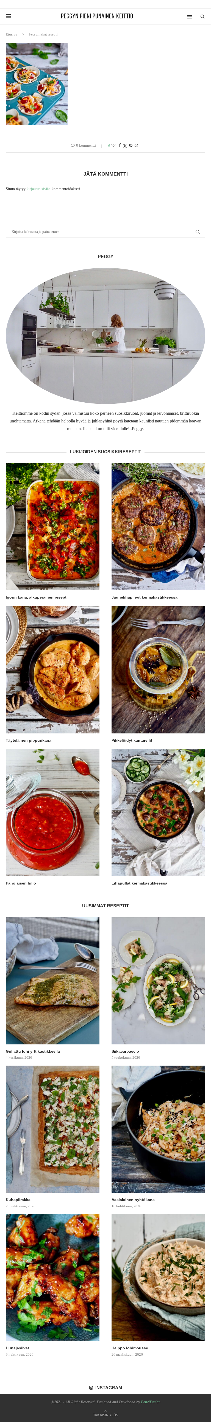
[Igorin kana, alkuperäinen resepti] (52, 526)
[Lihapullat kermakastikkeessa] (158, 812)
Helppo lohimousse (130, 1348)
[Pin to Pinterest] (130, 145)
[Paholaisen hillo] (52, 812)
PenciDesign (150, 1402)
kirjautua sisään (39, 189)
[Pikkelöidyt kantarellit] (158, 669)
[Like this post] (113, 145)
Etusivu (11, 34)
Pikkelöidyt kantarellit (132, 740)
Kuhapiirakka (18, 1199)
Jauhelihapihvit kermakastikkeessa (144, 597)
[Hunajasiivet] (52, 1277)
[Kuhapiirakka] (52, 1129)
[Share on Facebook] (120, 145)
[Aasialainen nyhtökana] (158, 1129)
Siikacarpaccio (125, 1051)
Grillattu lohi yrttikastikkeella (33, 1051)
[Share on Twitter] (125, 145)
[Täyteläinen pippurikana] (52, 669)
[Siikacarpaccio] (158, 980)
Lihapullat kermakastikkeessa (139, 883)
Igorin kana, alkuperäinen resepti (37, 597)
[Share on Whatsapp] (136, 145)
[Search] (202, 16)
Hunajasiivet (17, 1348)
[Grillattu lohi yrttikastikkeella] (52, 980)
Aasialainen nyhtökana (133, 1199)
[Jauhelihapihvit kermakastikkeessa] (158, 526)
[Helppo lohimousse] (158, 1277)
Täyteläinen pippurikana (28, 740)
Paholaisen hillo (21, 883)
